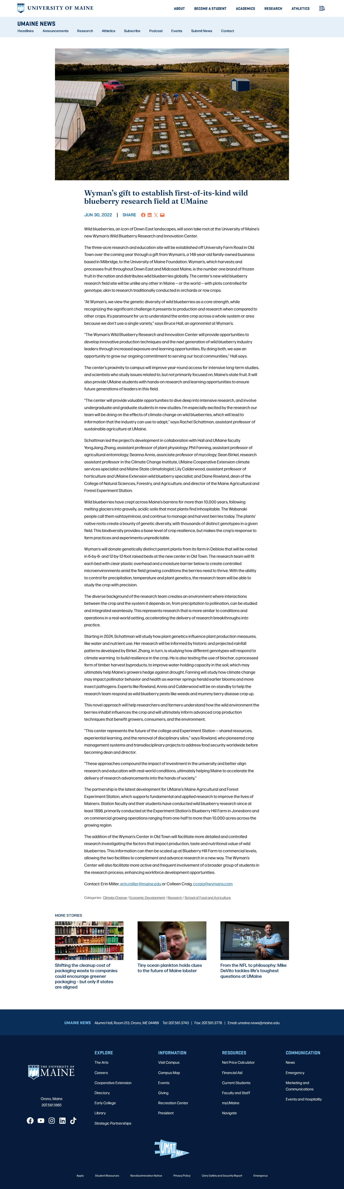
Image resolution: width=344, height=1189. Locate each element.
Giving (163, 1092)
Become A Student (210, 8)
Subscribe (132, 30)
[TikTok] (73, 1120)
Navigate (229, 1112)
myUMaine (230, 1102)
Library (100, 1112)
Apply (80, 1175)
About (179, 8)
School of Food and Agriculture (208, 897)
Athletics (301, 8)
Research (273, 8)
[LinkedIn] (62, 1120)
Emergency (295, 1072)
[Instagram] (51, 1120)
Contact (227, 30)
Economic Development (147, 897)
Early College (105, 1102)
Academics (245, 8)
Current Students (236, 1082)
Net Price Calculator (238, 1062)
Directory (102, 1092)
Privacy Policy (181, 1175)
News (290, 1062)
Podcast (156, 30)
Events (176, 30)
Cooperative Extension (113, 1082)
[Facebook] (30, 1120)
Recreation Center (173, 1102)
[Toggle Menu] (320, 8)
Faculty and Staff (236, 1092)
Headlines (26, 30)
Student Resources (107, 1175)
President (166, 1112)
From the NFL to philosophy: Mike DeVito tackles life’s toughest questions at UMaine (253, 970)
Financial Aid (232, 1072)
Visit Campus (168, 1062)
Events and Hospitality (304, 1099)
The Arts (101, 1062)
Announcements (56, 30)
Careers (101, 1072)
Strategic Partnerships (113, 1123)
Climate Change (115, 897)
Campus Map (169, 1072)
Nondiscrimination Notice (146, 1175)
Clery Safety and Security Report (222, 1175)
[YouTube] (40, 1120)
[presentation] (89, 940)
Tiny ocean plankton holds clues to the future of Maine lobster (170, 967)
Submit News (201, 30)
